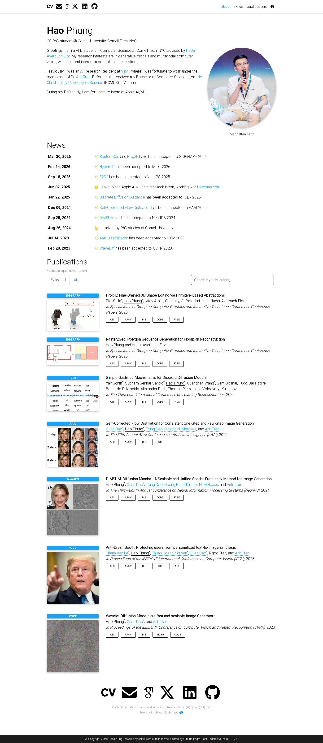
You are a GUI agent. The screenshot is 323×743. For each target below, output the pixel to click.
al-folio (156, 739)
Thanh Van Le (117, 553)
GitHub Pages (192, 739)
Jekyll (142, 739)
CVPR (73, 616)
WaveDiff (107, 248)
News (56, 145)
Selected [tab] (58, 280)
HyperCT (107, 166)
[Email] (59, 6)
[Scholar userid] (67, 6)
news (238, 6)
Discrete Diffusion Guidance (122, 197)
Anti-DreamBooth (114, 238)
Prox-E (132, 156)
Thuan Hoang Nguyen (170, 553)
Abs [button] (112, 319)
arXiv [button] (128, 319)
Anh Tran (83, 77)
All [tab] (76, 280)
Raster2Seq (109, 156)
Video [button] (160, 634)
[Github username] (94, 6)
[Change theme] (272, 6)
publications (257, 6)
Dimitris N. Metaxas (180, 429)
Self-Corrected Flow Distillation (125, 207)
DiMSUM (106, 218)
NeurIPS (73, 479)
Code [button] (160, 319)
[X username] (75, 6)
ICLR (73, 378)
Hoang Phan (174, 484)
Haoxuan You (208, 187)
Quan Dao (114, 429)
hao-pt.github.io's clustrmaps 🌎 (161, 712)
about (226, 6)
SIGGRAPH (72, 295)
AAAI (73, 423)
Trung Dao (154, 429)
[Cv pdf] (50, 6)
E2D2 (104, 177)
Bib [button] (144, 319)
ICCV (72, 547)
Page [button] (177, 319)
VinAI (125, 71)
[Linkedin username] (85, 6)
